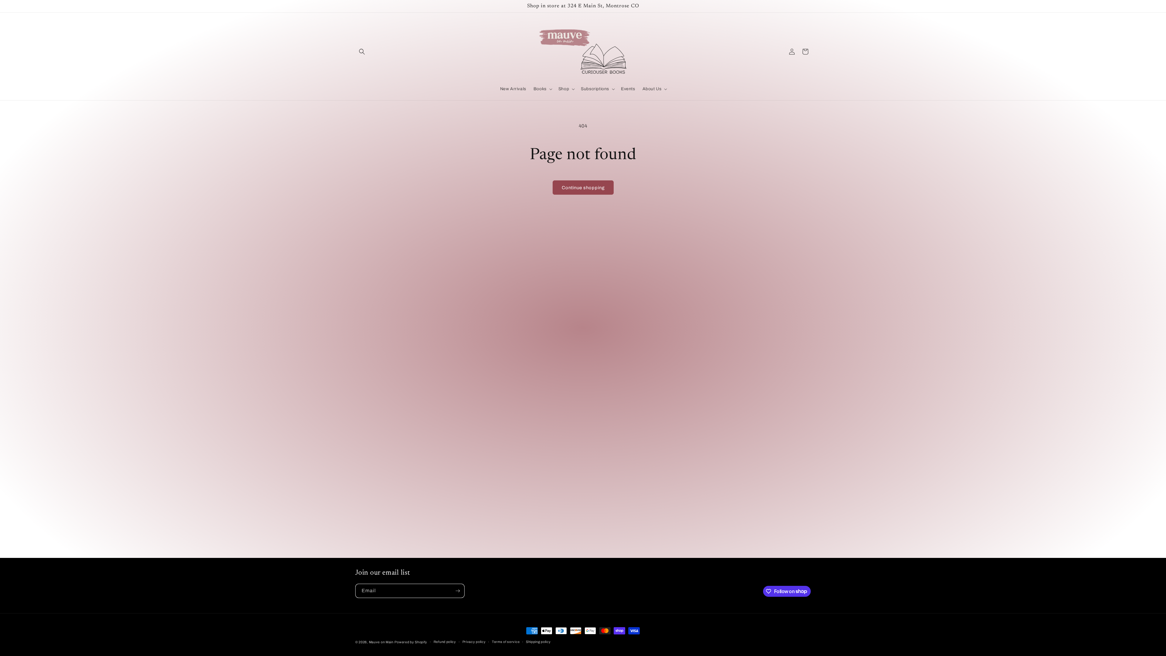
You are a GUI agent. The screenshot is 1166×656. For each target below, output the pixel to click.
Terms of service (506, 642)
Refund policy (445, 642)
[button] (362, 51)
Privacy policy (474, 642)
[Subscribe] (457, 591)
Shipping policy (538, 642)
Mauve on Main (381, 642)
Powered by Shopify (410, 642)
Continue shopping (583, 187)
